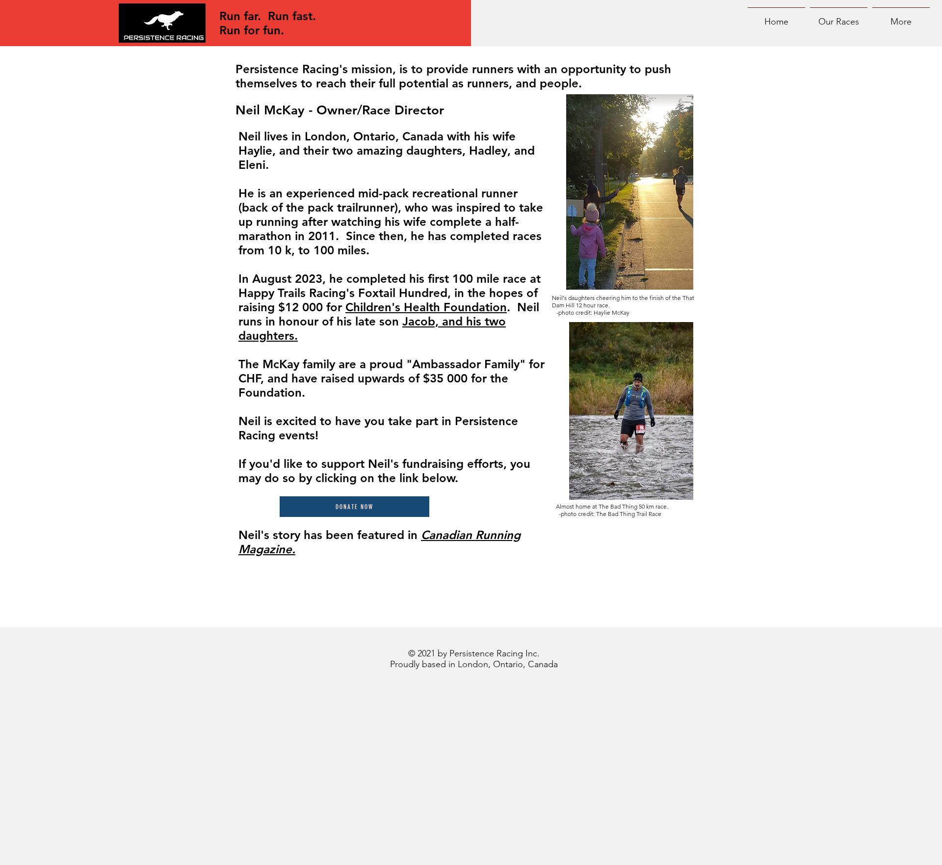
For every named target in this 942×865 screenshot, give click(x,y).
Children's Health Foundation (426, 307)
